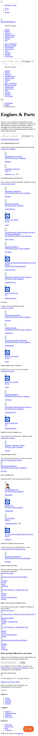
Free (6, 40)
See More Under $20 (7, 371)
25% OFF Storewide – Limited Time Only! (14, 590)
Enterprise (8, 715)
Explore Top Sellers (7, 308)
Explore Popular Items (8, 184)
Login (7, 8)
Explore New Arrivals (8, 438)
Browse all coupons (7, 573)
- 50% (19, 523)
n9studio (3, 594)
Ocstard (7, 450)
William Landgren (10, 298)
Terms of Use (5, 682)
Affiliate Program (10, 713)
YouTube (8, 703)
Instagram (8, 702)
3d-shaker (4, 581)
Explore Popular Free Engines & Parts (13, 549)
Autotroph (19, 733)
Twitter (7, 698)
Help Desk (8, 725)
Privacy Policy (5, 668)
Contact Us (8, 730)
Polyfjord (8, 196)
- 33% (17, 174)
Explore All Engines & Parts (10, 139)
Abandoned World (11, 523)
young (7, 225)
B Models (8, 539)
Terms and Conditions (20, 668)
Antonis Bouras (10, 209)
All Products (9, 103)
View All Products (11, 44)
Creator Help (9, 726)
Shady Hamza (9, 239)
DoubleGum (9, 333)
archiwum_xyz (9, 174)
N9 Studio (8, 252)
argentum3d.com (10, 282)
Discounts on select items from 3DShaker (14, 577)
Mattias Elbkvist (10, 270)
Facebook (8, 700)
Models (7, 105)
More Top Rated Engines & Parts (11, 460)
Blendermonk (9, 345)
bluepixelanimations (7, 618)
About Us (8, 711)
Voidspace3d (9, 511)
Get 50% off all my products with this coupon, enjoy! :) (18, 614)
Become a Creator (10, 5)
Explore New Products (8, 149)
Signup (7, 12)
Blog (6, 728)
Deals (7, 51)
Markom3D (8, 495)
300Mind (8, 161)
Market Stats (9, 717)
